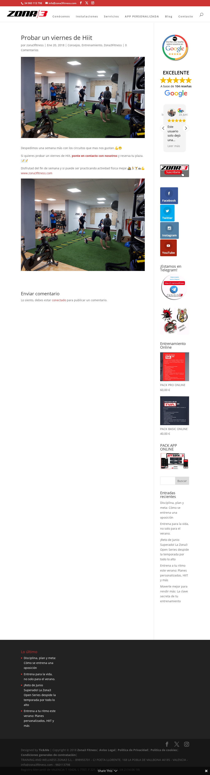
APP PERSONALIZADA (142, 16)
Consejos (74, 45)
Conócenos (61, 16)
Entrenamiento (92, 45)
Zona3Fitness (113, 45)
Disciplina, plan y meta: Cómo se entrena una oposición (40, 663)
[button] (186, 128)
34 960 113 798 (33, 3)
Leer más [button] (174, 146)
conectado (59, 300)
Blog (168, 16)
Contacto (185, 16)
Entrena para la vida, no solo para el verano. (174, 529)
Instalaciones (87, 16)
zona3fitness (35, 45)
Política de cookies (164, 750)
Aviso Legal (107, 750)
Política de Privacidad (133, 750)
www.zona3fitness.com (36, 173)
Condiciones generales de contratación (48, 755)
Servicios (111, 16)
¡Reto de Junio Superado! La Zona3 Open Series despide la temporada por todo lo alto (174, 549)
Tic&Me (44, 750)
